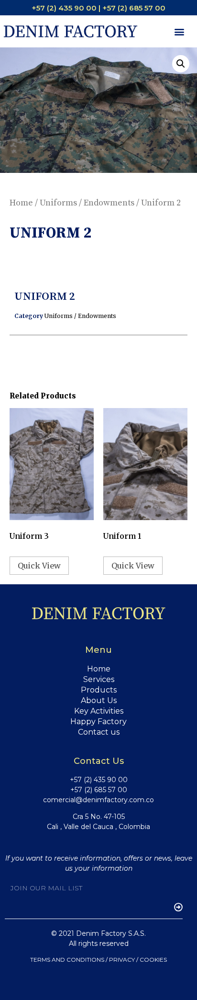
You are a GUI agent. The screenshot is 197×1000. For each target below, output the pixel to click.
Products (99, 689)
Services (98, 679)
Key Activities (98, 711)
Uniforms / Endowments (87, 202)
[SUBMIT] (174, 907)
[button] (179, 31)
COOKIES (153, 959)
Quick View (39, 565)
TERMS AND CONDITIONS (67, 959)
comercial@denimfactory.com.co (98, 799)
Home (21, 202)
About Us (99, 700)
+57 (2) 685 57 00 (98, 789)
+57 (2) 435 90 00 (99, 779)
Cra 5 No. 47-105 (99, 816)
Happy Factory (98, 721)
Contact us (99, 732)
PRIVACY (122, 959)
